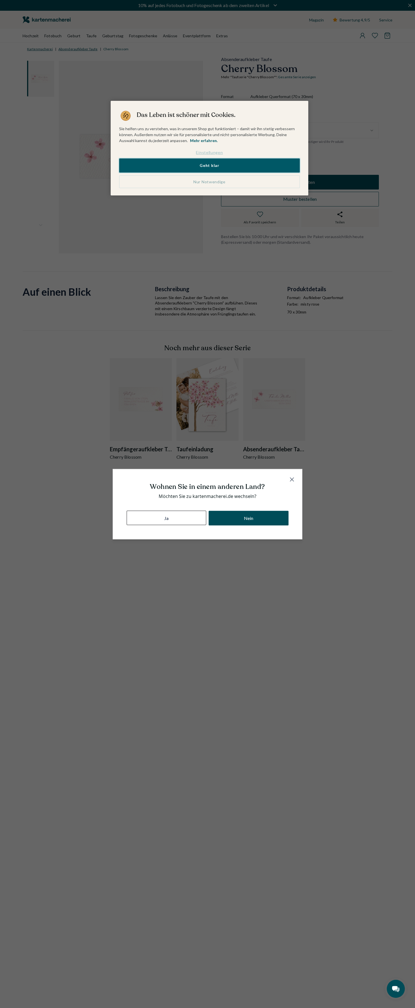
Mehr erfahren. (204, 140)
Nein (249, 518)
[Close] (292, 479)
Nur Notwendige (209, 181)
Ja (166, 518)
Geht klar (209, 165)
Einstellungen (209, 152)
